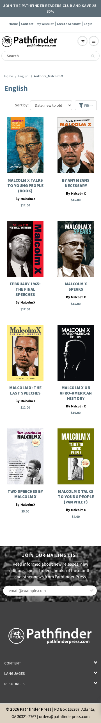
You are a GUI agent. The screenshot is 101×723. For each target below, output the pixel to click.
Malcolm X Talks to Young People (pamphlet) (76, 497)
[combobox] (50, 56)
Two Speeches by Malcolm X (25, 494)
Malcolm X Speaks (76, 286)
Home (13, 24)
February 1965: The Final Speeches (25, 289)
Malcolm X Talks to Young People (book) (25, 185)
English (23, 76)
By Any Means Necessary (75, 183)
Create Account (69, 24)
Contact (27, 24)
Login (88, 24)
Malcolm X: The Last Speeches (25, 390)
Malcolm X (27, 199)
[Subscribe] (92, 591)
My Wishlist (45, 24)
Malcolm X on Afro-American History (76, 393)
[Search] (93, 56)
